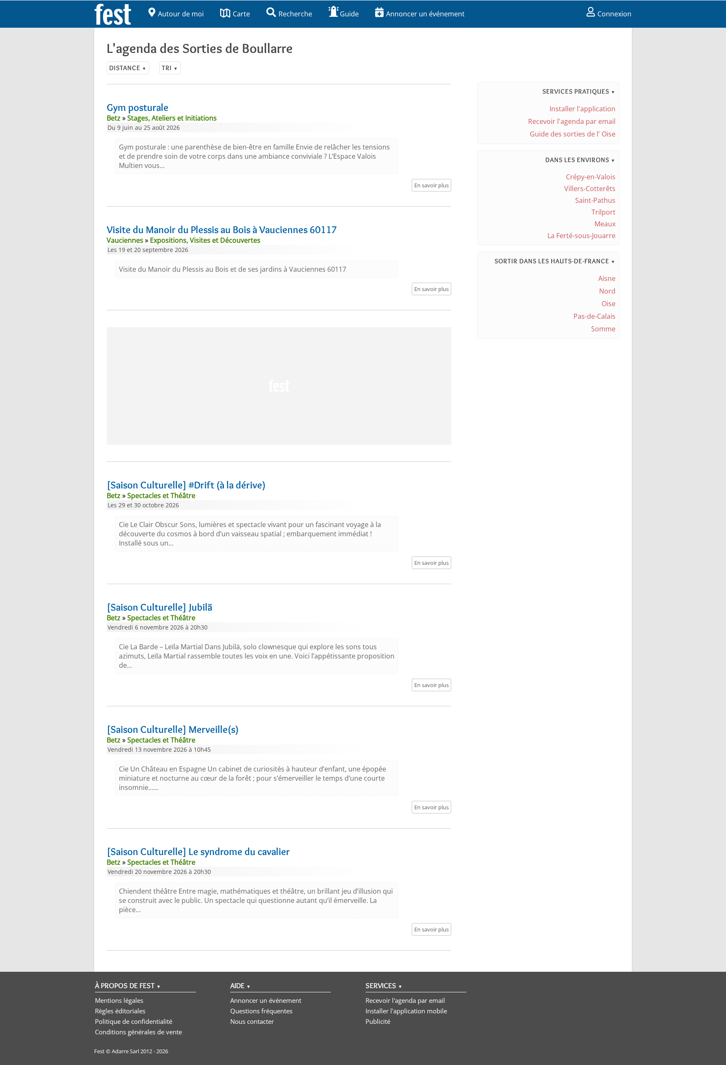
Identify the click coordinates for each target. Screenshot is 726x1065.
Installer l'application (583, 108)
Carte (241, 13)
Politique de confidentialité (133, 1021)
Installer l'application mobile (406, 1011)
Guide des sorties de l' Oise (573, 134)
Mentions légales (119, 1000)
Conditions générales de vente (138, 1032)
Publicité (378, 1021)
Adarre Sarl (125, 1051)
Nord (607, 291)
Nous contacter (252, 1021)
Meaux (605, 223)
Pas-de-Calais (594, 316)
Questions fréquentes (261, 1011)
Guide (349, 13)
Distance (128, 68)
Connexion (614, 13)
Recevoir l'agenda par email (572, 121)
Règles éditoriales (120, 1011)
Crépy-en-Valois (591, 176)
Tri (170, 68)
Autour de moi (181, 13)
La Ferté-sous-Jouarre (581, 235)
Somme (603, 328)
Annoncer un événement (425, 13)
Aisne (607, 278)
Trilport (604, 212)
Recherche (295, 13)
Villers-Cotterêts (590, 188)
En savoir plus (431, 185)
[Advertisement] (279, 386)
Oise (609, 303)
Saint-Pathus (595, 200)
